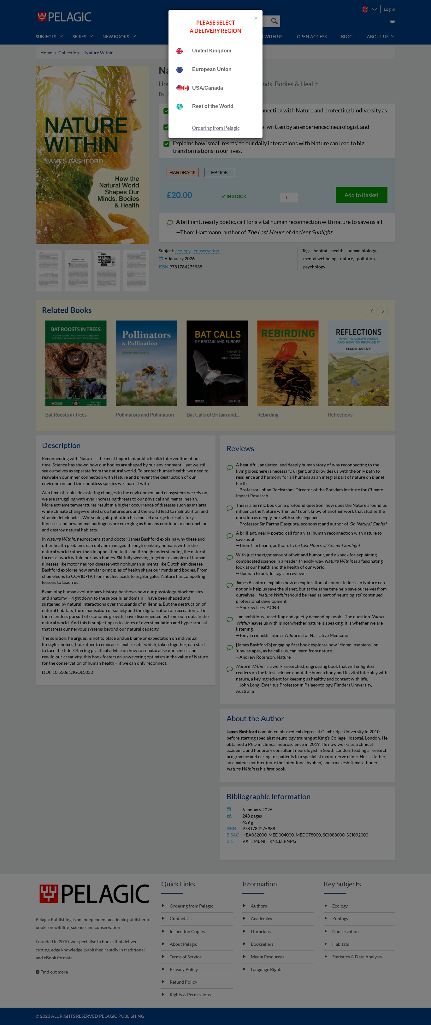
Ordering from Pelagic (215, 128)
